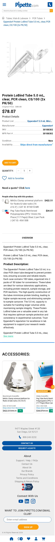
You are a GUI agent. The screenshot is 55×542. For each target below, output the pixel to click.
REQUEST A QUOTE (27, 448)
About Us (26, 467)
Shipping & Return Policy (27, 481)
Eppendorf (47, 125)
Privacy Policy (27, 474)
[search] (51, 10)
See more (8, 336)
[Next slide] (51, 93)
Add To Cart (10, 163)
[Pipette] (26, 4)
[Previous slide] (4, 93)
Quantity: (8, 171)
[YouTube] (21, 501)
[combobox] (27, 10)
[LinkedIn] (27, 501)
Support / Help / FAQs (27, 460)
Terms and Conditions (27, 478)
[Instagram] (33, 501)
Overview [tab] (27, 238)
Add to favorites (16, 178)
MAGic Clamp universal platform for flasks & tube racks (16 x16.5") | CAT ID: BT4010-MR (26, 203)
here (27, 187)
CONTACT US (27, 443)
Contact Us (27, 464)
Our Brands (27, 471)
